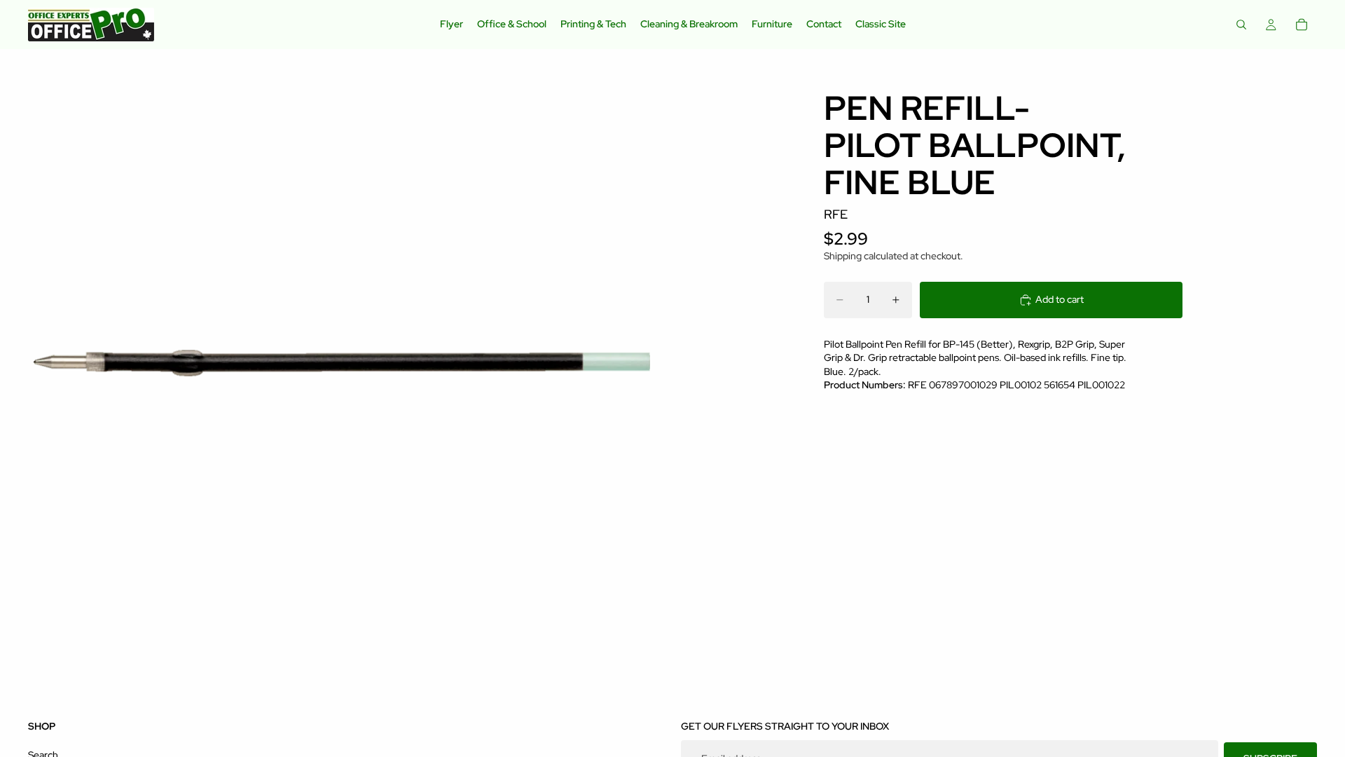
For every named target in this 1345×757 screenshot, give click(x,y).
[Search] (1241, 24)
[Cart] (1301, 24)
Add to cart (1059, 299)
